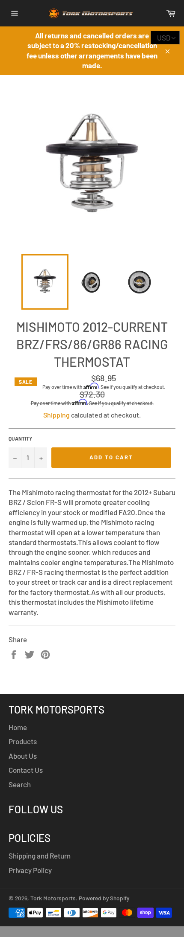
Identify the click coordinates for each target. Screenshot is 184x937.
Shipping (56, 415)
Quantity (20, 438)
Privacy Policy (30, 870)
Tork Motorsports (53, 898)
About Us (23, 755)
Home (18, 727)
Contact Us (26, 770)
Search (20, 784)
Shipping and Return (40, 855)
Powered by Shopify (104, 898)
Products (23, 741)
